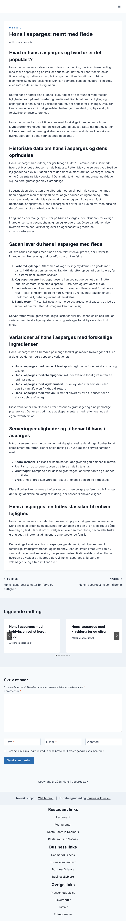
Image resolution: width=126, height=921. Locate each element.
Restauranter (63, 824)
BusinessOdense (63, 869)
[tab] (56, 655)
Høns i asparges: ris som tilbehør (100, 582)
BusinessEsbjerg (63, 876)
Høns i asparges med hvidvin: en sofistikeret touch (27, 631)
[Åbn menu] (119, 6)
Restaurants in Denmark (63, 832)
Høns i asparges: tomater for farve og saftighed (28, 584)
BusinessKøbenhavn (63, 862)
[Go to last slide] (9, 636)
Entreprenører (63, 914)
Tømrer (63, 907)
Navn (10, 742)
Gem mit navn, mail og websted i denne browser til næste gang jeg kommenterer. (56, 751)
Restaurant (63, 817)
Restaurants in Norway (63, 839)
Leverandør (63, 900)
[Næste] (116, 636)
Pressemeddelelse (63, 892)
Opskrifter (15, 28)
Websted (93, 742)
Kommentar (12, 691)
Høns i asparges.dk (22, 42)
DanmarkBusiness (63, 855)
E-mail (51, 742)
